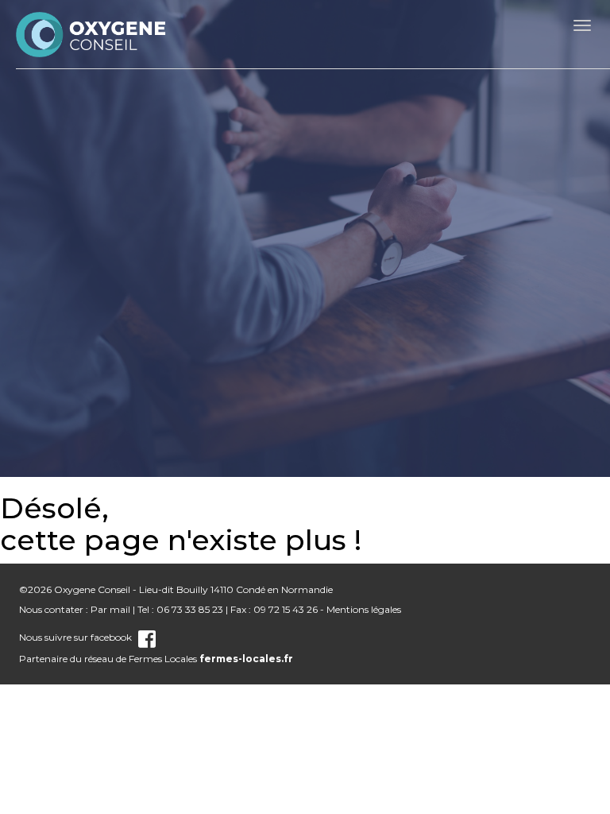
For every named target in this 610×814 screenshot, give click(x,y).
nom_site (91, 34)
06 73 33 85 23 (189, 609)
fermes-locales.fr (246, 659)
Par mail (110, 609)
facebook (111, 637)
